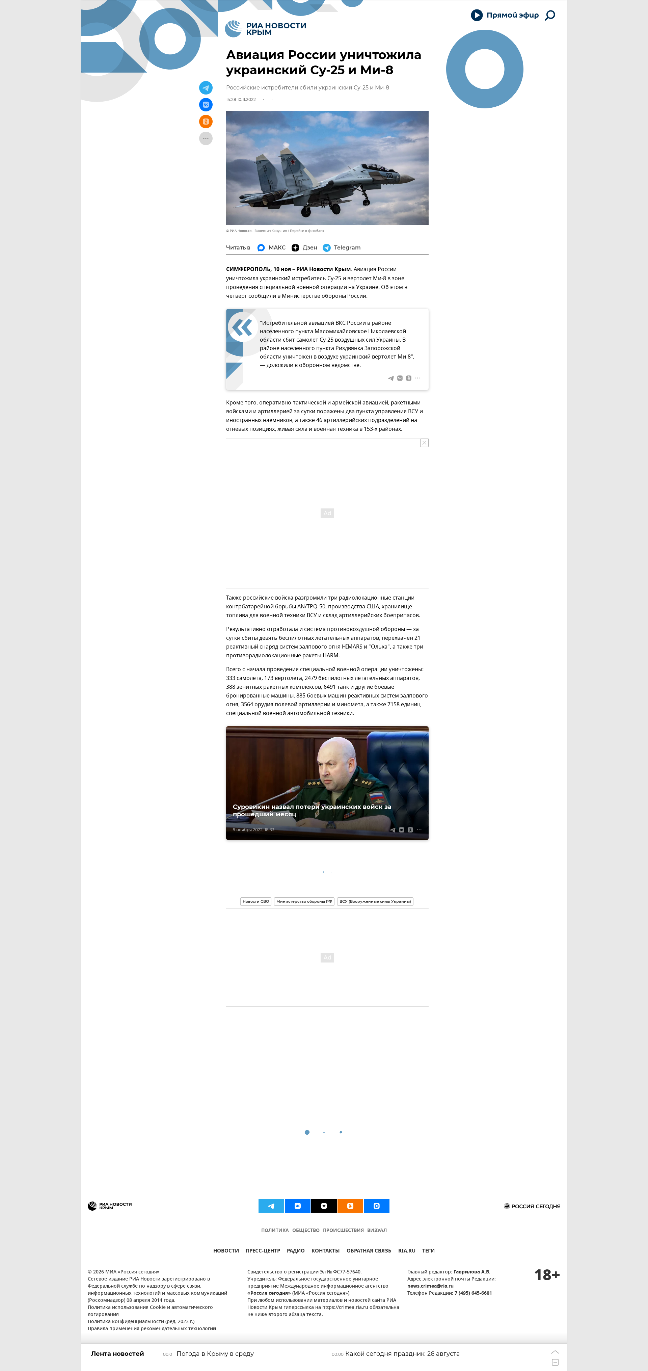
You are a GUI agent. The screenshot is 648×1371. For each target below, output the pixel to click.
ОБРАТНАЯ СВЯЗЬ (369, 1252)
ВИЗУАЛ (377, 1231)
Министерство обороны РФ (304, 901)
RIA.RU (406, 1252)
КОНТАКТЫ (326, 1252)
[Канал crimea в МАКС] (376, 1206)
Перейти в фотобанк (307, 230)
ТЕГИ (428, 1252)
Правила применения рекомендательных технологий (152, 1329)
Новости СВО (256, 901)
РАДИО (296, 1252)
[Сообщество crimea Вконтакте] (297, 1206)
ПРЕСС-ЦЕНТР (263, 1252)
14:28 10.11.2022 (241, 99)
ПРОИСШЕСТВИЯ (343, 1231)
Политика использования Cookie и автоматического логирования (150, 1311)
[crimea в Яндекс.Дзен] (324, 1206)
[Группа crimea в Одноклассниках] (350, 1206)
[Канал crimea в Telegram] (271, 1206)
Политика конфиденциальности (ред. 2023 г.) (141, 1322)
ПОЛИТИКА (275, 1231)
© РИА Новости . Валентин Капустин (256, 230)
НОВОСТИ (226, 1252)
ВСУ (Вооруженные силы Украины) (375, 901)
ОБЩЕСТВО (306, 1231)
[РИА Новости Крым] (265, 29)
